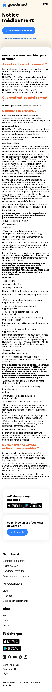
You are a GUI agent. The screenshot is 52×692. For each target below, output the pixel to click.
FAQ (5, 615)
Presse (6, 625)
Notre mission (10, 565)
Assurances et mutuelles (16, 576)
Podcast (7, 595)
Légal (5, 673)
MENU (46, 4)
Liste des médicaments (15, 600)
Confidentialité (10, 669)
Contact (7, 620)
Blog (5, 590)
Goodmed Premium (13, 571)
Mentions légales (11, 664)
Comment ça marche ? (15, 560)
